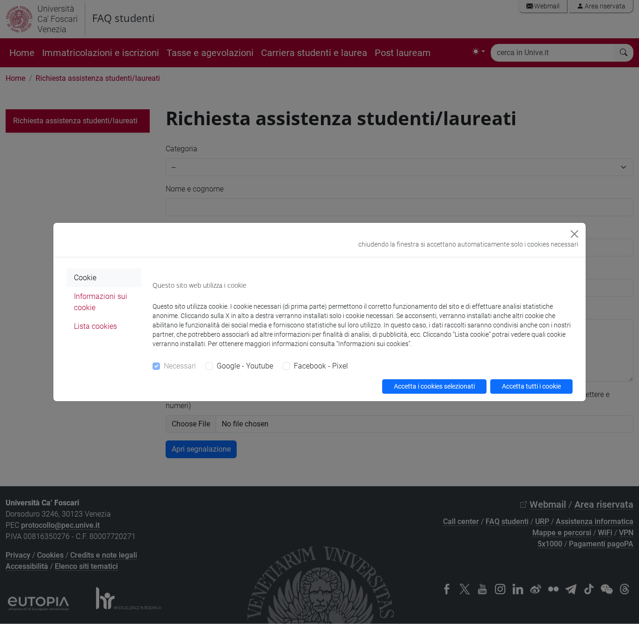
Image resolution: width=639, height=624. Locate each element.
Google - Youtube (245, 366)
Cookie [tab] (85, 277)
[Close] (574, 234)
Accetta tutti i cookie (531, 386)
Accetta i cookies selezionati (434, 386)
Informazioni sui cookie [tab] (100, 302)
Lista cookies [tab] (95, 326)
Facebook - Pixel (321, 366)
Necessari (180, 366)
